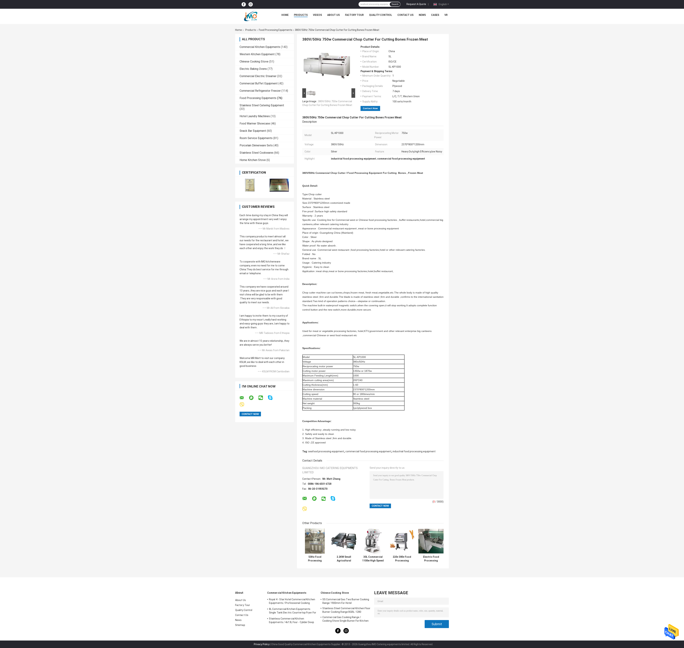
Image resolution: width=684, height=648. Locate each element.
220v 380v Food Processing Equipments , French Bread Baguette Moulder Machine (402, 558)
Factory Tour (354, 15)
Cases (435, 15)
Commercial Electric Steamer (258, 76)
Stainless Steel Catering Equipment (262, 105)
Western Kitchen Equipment (257, 54)
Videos (317, 15)
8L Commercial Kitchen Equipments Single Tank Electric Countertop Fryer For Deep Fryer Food (292, 611)
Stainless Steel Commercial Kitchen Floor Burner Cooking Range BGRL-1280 (346, 610)
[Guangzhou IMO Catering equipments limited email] (244, 397)
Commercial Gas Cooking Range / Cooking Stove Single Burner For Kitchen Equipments (345, 619)
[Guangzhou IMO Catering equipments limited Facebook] (243, 4)
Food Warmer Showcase (255, 123)
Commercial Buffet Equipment (259, 83)
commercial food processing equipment (368, 451)
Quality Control (380, 15)
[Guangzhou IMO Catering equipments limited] (250, 16)
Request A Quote (416, 4)
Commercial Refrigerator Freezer (260, 90)
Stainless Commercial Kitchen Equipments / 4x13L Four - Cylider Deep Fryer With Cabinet (291, 621)
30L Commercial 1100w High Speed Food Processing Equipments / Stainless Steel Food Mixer (373, 558)
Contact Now (370, 108)
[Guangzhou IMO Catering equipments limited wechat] (262, 397)
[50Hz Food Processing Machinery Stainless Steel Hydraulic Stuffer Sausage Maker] (314, 541)
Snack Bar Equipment (253, 130)
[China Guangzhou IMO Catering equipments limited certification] (250, 185)
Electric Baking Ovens (253, 69)
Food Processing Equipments (275, 29)
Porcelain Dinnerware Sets (256, 145)
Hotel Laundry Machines (255, 116)
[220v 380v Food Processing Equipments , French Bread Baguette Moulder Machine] (401, 541)
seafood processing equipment (326, 451)
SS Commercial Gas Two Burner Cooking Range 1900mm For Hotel (345, 601)
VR (446, 15)
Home (285, 15)
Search (395, 4)
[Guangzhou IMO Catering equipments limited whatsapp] (253, 397)
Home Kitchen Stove (253, 160)
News (422, 15)
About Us (333, 15)
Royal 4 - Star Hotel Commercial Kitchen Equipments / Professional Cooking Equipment (292, 601)
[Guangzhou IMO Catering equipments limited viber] (244, 404)
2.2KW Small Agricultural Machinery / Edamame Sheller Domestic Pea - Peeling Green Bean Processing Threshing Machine (344, 558)
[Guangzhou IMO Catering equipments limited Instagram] (250, 4)
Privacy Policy (262, 644)
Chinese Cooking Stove (254, 61)
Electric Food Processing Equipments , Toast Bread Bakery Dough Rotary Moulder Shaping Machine (431, 558)
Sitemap (240, 625)
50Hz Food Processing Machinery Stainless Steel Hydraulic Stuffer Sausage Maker (315, 558)
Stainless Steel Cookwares (256, 152)
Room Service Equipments (256, 138)
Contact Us (405, 15)
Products (301, 15)
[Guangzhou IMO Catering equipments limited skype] (272, 397)
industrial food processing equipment (414, 451)
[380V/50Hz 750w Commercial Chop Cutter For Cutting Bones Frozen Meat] (327, 66)
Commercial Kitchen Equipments (260, 47)
